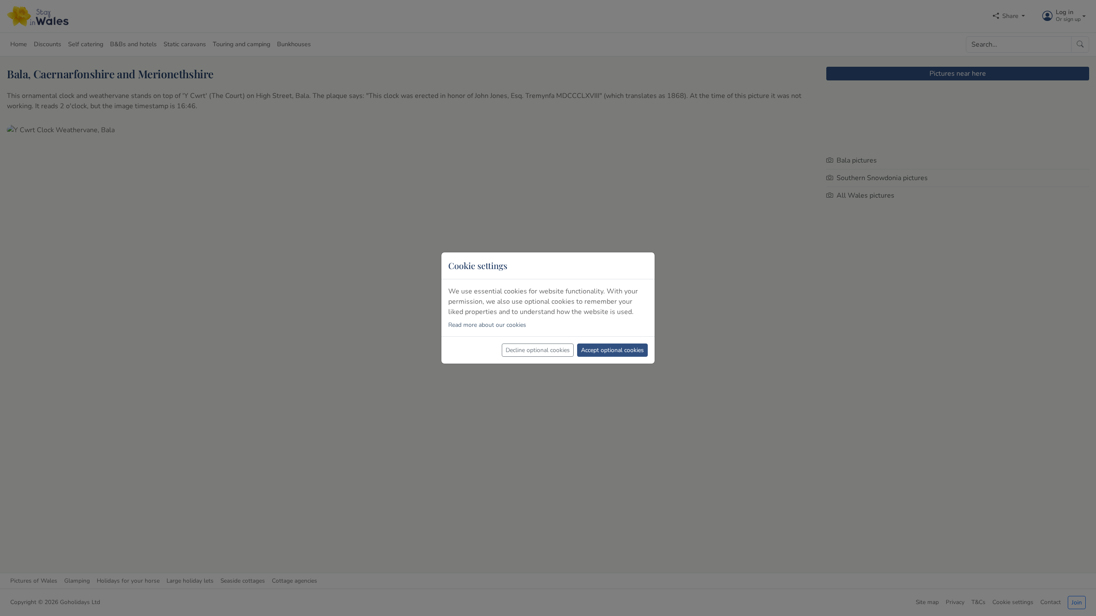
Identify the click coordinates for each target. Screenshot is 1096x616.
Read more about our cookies (487, 325)
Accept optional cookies (612, 350)
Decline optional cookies (538, 350)
